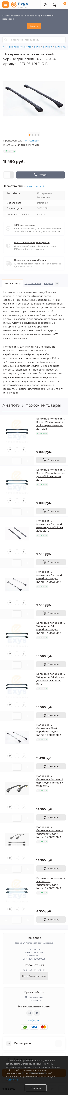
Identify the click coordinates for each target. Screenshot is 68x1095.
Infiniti (37, 47)
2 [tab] (32, 135)
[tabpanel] (34, 99)
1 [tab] (30, 135)
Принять (36, 1088)
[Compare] (24, 449)
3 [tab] (35, 135)
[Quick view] (9, 449)
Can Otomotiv (31, 140)
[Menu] (5, 4)
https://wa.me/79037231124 (29, 1013)
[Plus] (12, 173)
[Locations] (45, 4)
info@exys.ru (34, 1020)
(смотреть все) (35, 186)
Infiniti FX (47, 47)
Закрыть (34, 26)
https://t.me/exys (37, 1013)
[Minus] (12, 176)
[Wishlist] (17, 449)
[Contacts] (54, 4)
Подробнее (12, 1079)
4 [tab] (38, 135)
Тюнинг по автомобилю (19, 47)
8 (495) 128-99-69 (35, 970)
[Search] (5, 40)
